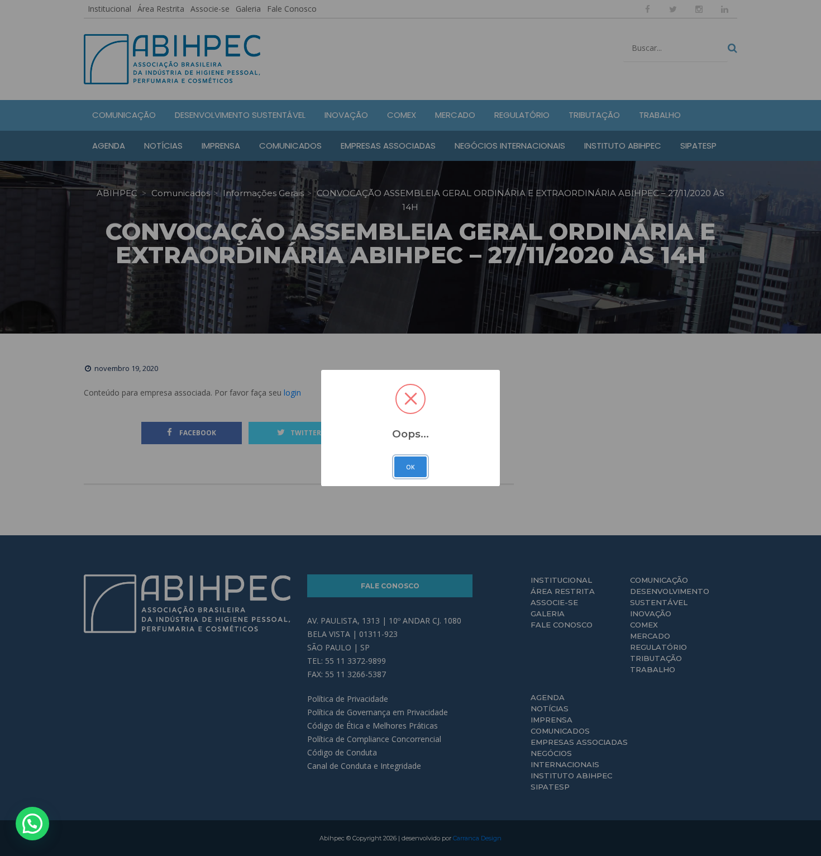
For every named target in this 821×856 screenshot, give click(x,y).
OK (410, 467)
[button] (32, 823)
